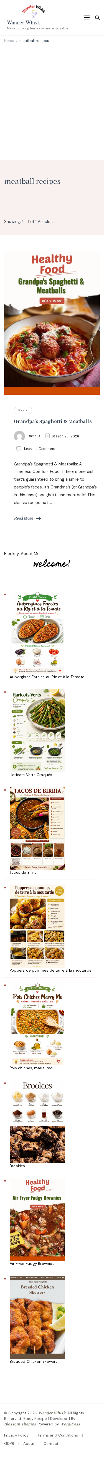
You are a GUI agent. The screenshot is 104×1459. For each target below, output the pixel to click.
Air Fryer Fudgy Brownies (32, 1263)
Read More (23, 518)
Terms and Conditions (58, 1435)
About (28, 1443)
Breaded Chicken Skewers (34, 1361)
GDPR (9, 1443)
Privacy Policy (16, 1435)
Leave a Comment (40, 449)
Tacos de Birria (23, 872)
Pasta (23, 410)
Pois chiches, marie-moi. (32, 1068)
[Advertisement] (52, 102)
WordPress (70, 1424)
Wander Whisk (23, 22)
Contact (51, 1443)
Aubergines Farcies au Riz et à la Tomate (47, 677)
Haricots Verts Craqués (31, 774)
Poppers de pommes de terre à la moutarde (51, 970)
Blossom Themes (20, 1424)
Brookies (17, 1166)
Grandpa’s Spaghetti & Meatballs (53, 421)
